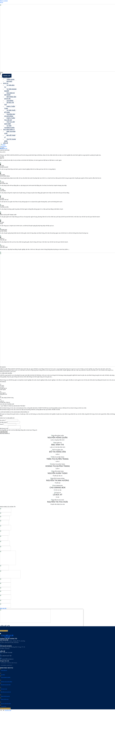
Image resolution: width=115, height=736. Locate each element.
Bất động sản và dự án (10, 98)
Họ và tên (3, 420)
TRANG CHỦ (6, 76)
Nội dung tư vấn (4, 428)
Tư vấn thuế (3, 706)
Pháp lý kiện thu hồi (5, 696)
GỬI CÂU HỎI (4, 432)
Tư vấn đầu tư (9, 86)
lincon (1, 2)
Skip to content (4, 1)
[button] (28, 73)
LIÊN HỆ (5, 143)
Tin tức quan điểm (10, 140)
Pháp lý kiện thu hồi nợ (9, 119)
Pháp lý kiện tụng (9, 107)
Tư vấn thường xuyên (9, 127)
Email (2, 424)
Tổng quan (10, 79)
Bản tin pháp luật (10, 132)
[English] (3, 144)
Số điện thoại (3, 422)
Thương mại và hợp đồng (9, 115)
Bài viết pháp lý (9, 136)
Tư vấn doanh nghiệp (10, 90)
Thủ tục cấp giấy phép (9, 123)
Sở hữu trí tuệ (9, 103)
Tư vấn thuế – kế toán (10, 111)
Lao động (10, 101)
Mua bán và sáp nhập (9, 94)
